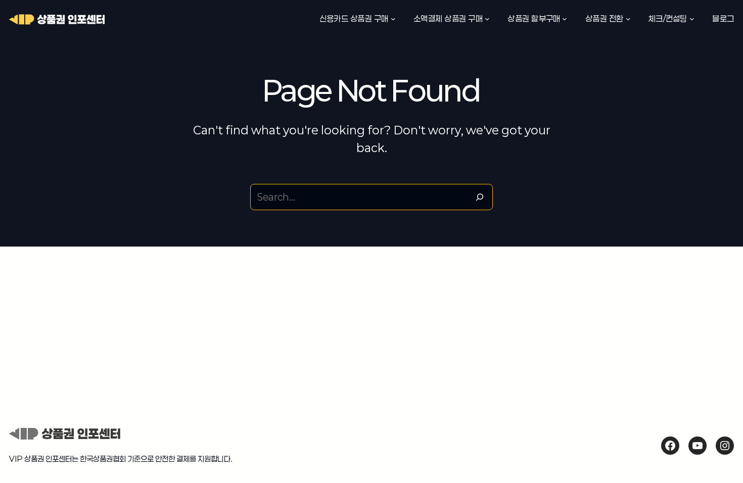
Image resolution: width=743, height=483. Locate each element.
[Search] (479, 197)
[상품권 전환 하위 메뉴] (628, 18)
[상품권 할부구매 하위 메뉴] (564, 18)
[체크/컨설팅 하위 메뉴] (691, 18)
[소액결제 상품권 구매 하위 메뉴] (487, 18)
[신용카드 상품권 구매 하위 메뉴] (393, 18)
